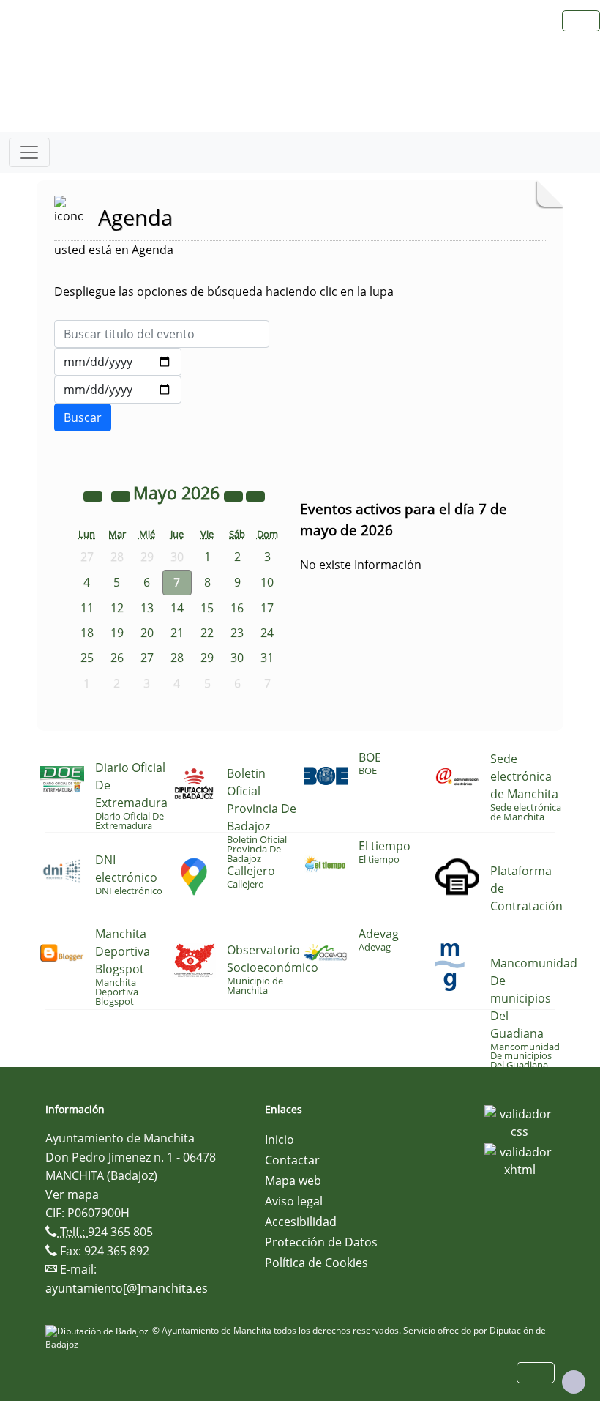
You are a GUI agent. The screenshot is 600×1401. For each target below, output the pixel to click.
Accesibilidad (301, 1222)
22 (207, 633)
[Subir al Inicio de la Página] (573, 1382)
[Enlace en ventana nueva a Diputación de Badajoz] (98, 1330)
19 (117, 633)
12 (117, 608)
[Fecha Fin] (117, 390)
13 (147, 608)
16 (237, 608)
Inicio (279, 1139)
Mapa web (293, 1181)
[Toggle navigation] (29, 152)
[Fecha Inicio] (117, 362)
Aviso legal (294, 1201)
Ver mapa (72, 1194)
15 (207, 608)
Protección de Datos (321, 1242)
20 (147, 633)
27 (147, 658)
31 (267, 658)
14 (177, 608)
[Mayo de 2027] (235, 495)
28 (177, 658)
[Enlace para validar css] (519, 1121)
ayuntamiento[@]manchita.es (126, 1288)
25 (87, 658)
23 (237, 633)
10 (267, 582)
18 (87, 633)
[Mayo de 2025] (94, 495)
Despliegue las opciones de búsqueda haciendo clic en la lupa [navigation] (224, 291)
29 (207, 658)
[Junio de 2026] (255, 495)
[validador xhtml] (519, 1159)
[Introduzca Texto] (161, 334)
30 (237, 658)
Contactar (292, 1160)
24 (267, 633)
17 (267, 608)
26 (117, 658)
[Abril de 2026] (122, 495)
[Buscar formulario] (82, 417)
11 (87, 608)
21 (177, 633)
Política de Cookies (316, 1263)
